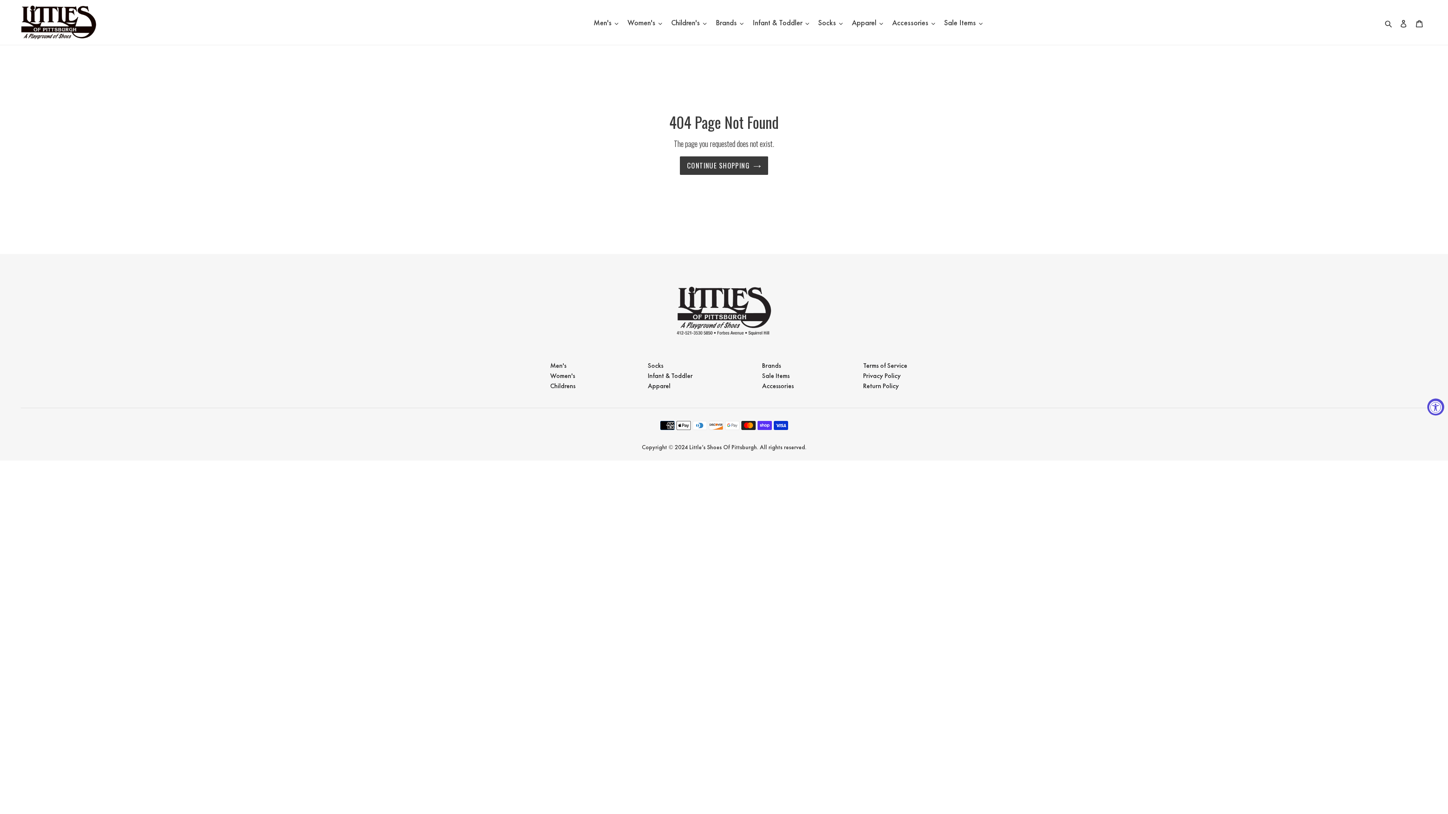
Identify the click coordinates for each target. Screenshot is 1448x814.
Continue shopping (718, 165)
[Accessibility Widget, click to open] (1435, 407)
